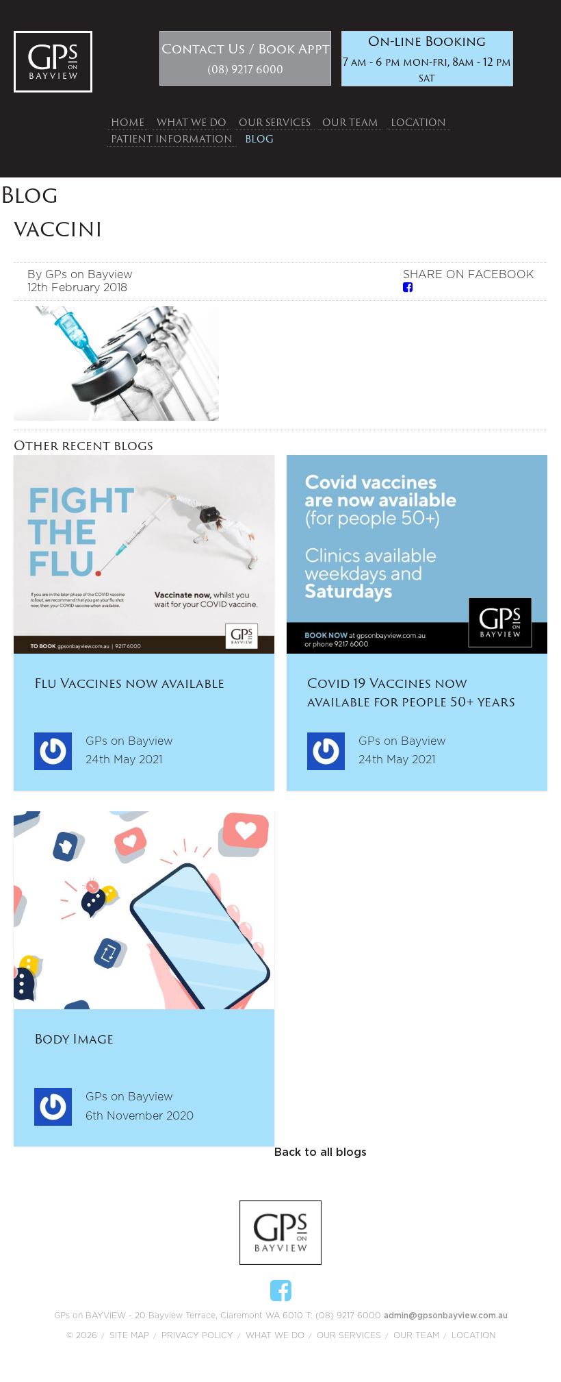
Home (127, 122)
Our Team (350, 122)
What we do (191, 122)
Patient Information (172, 139)
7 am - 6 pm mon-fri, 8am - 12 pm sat (427, 59)
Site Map (129, 1335)
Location (418, 122)
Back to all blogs (320, 1152)
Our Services (275, 122)
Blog (259, 139)
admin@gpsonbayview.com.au (446, 1315)
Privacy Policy (197, 1335)
